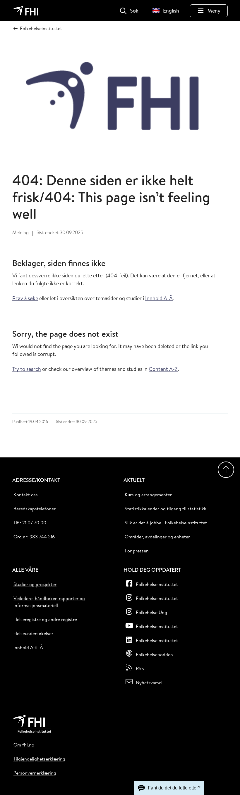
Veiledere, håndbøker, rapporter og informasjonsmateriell (49, 602)
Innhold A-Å (159, 298)
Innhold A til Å (28, 647)
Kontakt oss (25, 494)
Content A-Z (163, 369)
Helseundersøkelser (33, 633)
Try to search (26, 369)
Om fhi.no (23, 745)
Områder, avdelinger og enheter (157, 536)
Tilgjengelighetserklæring (39, 759)
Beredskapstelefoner (34, 508)
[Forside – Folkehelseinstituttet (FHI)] (26, 11)
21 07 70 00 (34, 522)
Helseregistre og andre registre (45, 619)
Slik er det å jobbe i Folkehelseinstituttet (166, 522)
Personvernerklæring (34, 773)
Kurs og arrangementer (148, 494)
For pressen (137, 550)
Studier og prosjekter (34, 584)
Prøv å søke (25, 298)
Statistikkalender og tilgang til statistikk (165, 508)
